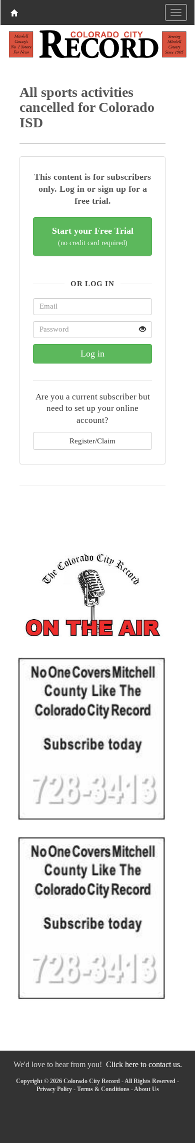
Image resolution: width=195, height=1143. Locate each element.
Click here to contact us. (144, 1064)
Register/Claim (93, 440)
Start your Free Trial (93, 236)
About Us (146, 1089)
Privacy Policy (54, 1089)
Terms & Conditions (103, 1089)
